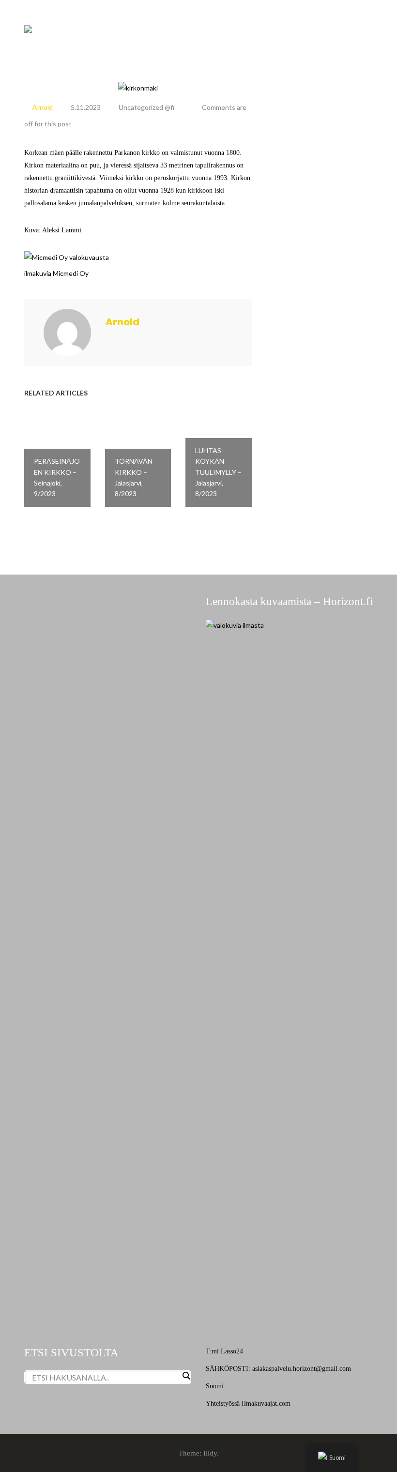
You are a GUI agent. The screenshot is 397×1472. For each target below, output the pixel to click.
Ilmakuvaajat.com (266, 1403)
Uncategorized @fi (146, 107)
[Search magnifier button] (186, 1376)
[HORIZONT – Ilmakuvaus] (28, 28)
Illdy (210, 1453)
